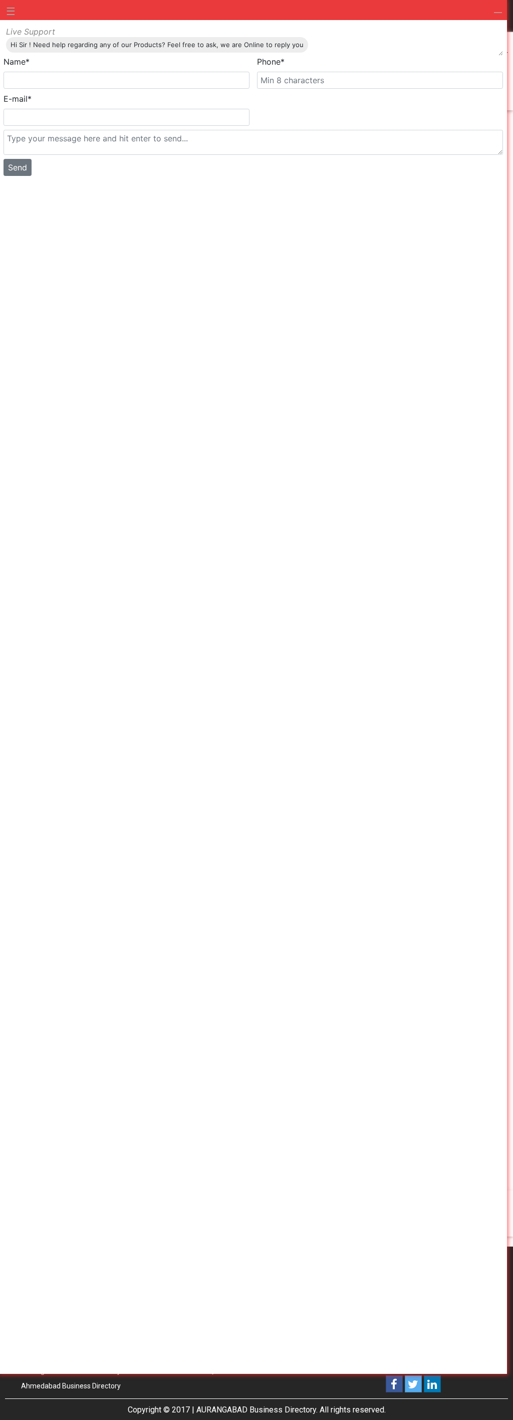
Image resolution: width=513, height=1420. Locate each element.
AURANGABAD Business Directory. (257, 1409)
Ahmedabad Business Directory (71, 1386)
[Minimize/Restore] (497, 10)
